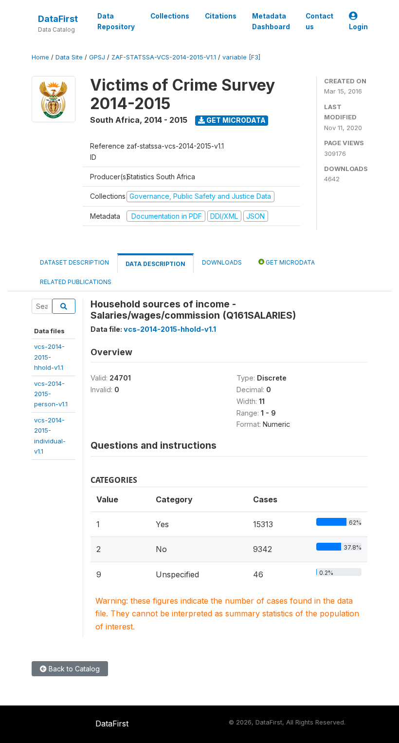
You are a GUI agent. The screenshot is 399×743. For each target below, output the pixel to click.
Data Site (69, 57)
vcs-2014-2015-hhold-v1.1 (49, 357)
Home (40, 57)
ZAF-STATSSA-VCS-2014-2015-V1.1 (163, 57)
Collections (169, 16)
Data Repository (116, 21)
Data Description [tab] (155, 263)
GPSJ (97, 57)
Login (358, 27)
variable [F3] (241, 57)
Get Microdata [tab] (289, 262)
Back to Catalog (73, 669)
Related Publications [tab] (75, 282)
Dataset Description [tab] (74, 262)
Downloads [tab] (222, 262)
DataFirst (58, 19)
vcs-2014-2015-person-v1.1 (51, 394)
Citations (220, 16)
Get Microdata (235, 120)
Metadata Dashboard (271, 21)
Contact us (319, 21)
